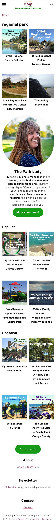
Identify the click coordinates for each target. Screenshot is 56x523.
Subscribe (11, 487)
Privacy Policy (16, 519)
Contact (28, 507)
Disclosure (47, 519)
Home (5, 15)
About (20, 467)
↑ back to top (28, 449)
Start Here (33, 467)
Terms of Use (33, 519)
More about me (26, 212)
